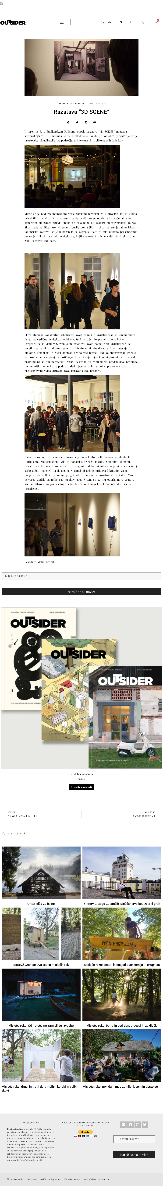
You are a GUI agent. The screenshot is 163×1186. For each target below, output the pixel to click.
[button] (105, 552)
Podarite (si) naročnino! (81, 578)
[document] (81, 593)
